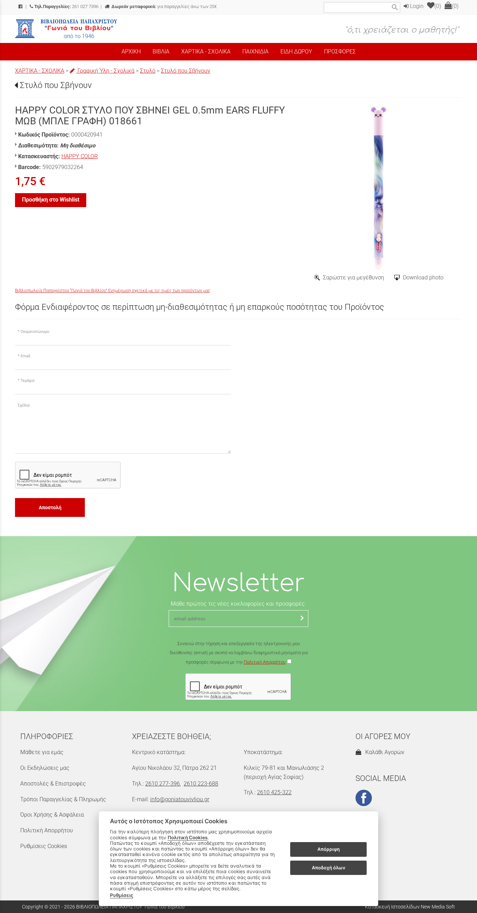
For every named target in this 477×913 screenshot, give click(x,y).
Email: (25, 356)
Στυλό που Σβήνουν (185, 70)
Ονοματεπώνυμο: (35, 331)
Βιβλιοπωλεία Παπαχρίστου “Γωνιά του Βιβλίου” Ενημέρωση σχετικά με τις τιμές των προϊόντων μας (112, 290)
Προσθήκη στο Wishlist (50, 199)
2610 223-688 (201, 783)
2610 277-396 (162, 783)
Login (416, 6)
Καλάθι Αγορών (383, 752)
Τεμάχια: (28, 380)
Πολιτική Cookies (187, 837)
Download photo (423, 277)
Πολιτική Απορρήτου (265, 662)
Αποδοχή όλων (328, 867)
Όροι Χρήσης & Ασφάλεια (52, 814)
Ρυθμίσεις (121, 895)
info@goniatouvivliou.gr (179, 799)
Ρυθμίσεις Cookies (43, 846)
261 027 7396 (66, 6)
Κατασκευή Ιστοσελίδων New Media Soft (410, 907)
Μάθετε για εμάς (42, 752)
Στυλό (147, 70)
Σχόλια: (24, 405)
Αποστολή (50, 507)
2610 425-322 (274, 792)
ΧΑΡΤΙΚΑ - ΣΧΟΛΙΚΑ (39, 70)
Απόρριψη (328, 849)
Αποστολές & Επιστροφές (53, 783)
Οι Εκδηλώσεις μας (44, 768)
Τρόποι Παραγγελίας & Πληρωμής (63, 799)
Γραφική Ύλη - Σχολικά (105, 70)
